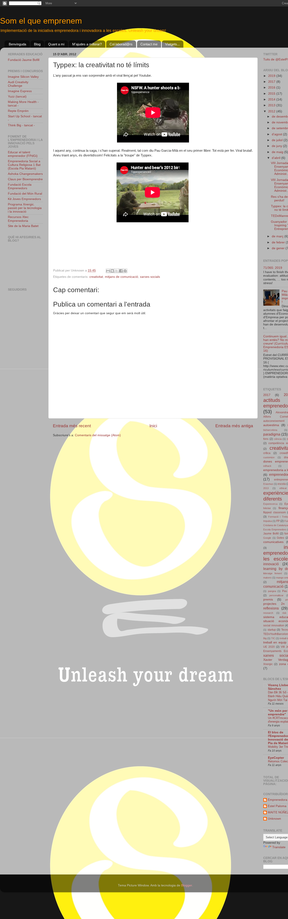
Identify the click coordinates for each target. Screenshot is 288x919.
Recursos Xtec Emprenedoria (18, 218)
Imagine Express (20, 91)
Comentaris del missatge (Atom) (98, 435)
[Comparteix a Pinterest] (125, 271)
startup (272, 629)
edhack (267, 466)
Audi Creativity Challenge (18, 83)
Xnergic (268, 664)
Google (267, 537)
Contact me (149, 44)
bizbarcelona (270, 430)
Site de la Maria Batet (23, 226)
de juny (277, 146)
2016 (272, 87)
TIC (273, 638)
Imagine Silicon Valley (23, 76)
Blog (37, 44)
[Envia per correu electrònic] (108, 271)
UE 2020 (269, 646)
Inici (153, 425)
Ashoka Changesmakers (25, 174)
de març (278, 236)
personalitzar (276, 595)
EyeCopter (276, 757)
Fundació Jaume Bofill (23, 60)
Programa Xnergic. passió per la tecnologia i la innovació (25, 208)
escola (282, 483)
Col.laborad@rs (121, 44)
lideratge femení (272, 573)
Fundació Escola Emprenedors (20, 186)
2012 (272, 111)
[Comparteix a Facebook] (121, 271)
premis (268, 599)
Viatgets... (172, 44)
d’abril (276, 158)
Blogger (186, 885)
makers (267, 577)
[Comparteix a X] (116, 271)
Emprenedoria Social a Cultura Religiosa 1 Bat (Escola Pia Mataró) (24, 165)
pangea (272, 591)
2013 (272, 105)
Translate (279, 847)
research (268, 613)
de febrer (279, 242)
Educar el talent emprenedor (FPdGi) (23, 154)
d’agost (277, 134)
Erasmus (268, 484)
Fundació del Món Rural (25, 193)
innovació (271, 564)
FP (278, 521)
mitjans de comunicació (121, 276)
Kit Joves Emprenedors (24, 199)
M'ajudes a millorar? (87, 44)
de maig (278, 152)
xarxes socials (150, 276)
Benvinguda (17, 44)
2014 (272, 99)
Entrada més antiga (234, 425)
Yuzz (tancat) (17, 96)
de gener (279, 248)
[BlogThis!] (112, 271)
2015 (272, 93)
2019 (272, 76)
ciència (278, 439)
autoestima (271, 425)
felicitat (267, 508)
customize (268, 457)
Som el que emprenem (41, 20)
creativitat (96, 276)
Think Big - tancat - (21, 125)
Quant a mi (56, 44)
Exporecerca (270, 504)
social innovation (273, 625)
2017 (272, 81)
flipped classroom (274, 512)
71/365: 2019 (272, 267)
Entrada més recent (72, 425)
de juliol (278, 140)
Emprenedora (277, 799)
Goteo (280, 537)
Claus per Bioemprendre (25, 179)
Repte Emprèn (18, 111)
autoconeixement (273, 421)
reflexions (271, 608)
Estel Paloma (277, 806)
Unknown (274, 818)
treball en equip (274, 642)
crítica (266, 453)
